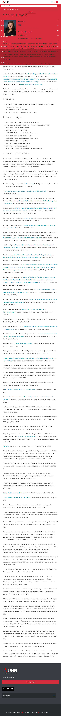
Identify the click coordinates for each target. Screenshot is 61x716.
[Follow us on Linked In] (12, 689)
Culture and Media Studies (28, 28)
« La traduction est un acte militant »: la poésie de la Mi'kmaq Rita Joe (25, 191)
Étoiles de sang (29, 184)
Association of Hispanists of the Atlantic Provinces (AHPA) (21, 79)
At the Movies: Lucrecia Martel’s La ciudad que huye (19, 389)
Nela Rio (6, 446)
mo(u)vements (28, 218)
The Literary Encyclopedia (26, 436)
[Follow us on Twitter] (8, 689)
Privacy (27, 712)
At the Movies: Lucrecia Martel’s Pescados (16, 497)
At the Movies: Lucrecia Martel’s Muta (15, 493)
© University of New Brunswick (14, 712)
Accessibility (35, 712)
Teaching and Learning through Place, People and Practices (22, 238)
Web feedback (44, 712)
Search (31, 12)
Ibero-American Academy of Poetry (31, 84)
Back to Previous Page (11, 9)
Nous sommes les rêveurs (24, 343)
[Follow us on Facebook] (4, 689)
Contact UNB (30, 682)
